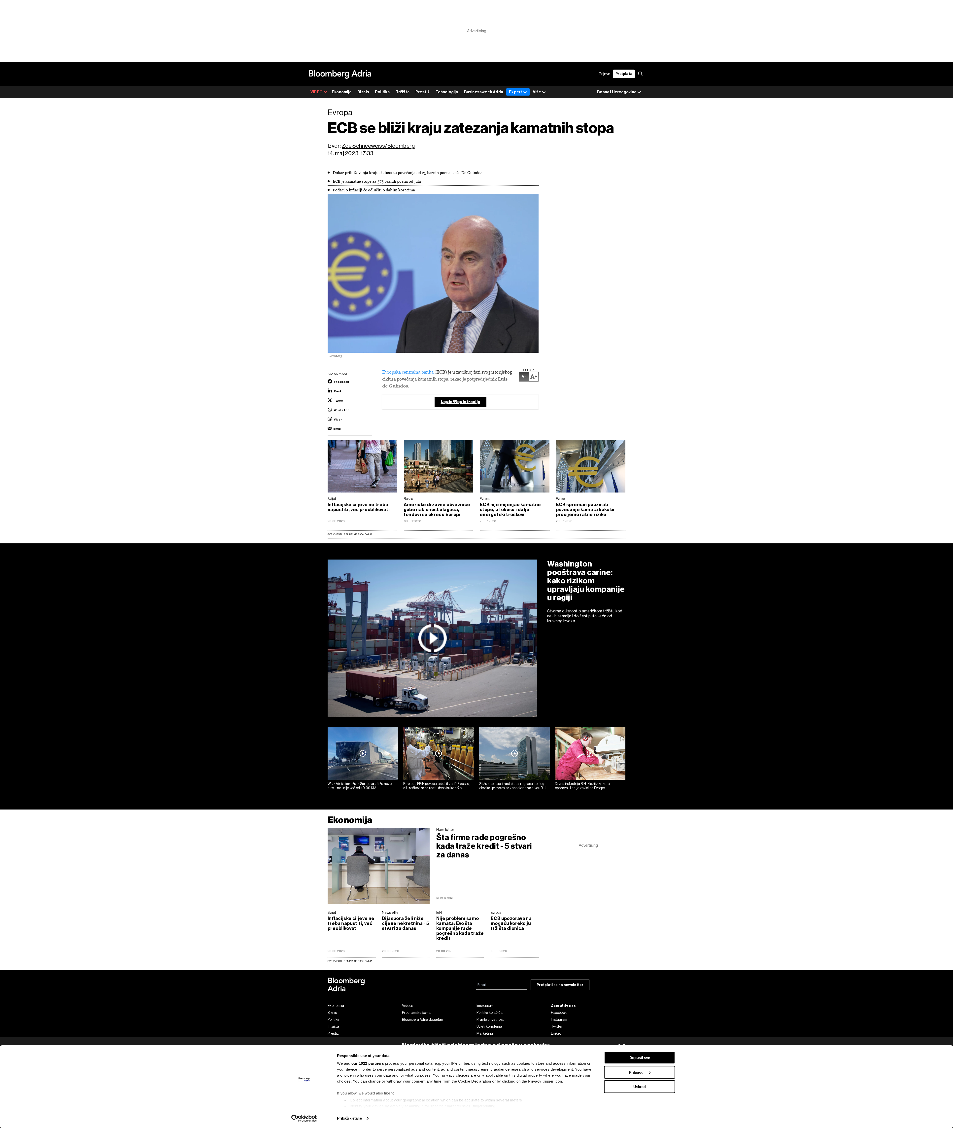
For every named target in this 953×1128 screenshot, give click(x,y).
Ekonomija (341, 92)
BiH (439, 913)
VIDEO (316, 92)
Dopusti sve (639, 1058)
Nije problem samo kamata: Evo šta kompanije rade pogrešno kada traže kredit (460, 928)
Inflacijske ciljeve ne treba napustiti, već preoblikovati (359, 507)
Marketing (484, 1033)
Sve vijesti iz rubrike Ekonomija (350, 534)
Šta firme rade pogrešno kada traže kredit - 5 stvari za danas (484, 846)
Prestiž (422, 92)
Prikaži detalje (349, 1118)
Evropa (485, 499)
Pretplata (623, 74)
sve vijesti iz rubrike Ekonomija (350, 961)
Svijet (332, 499)
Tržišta (402, 92)
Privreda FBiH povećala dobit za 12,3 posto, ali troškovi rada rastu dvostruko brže (436, 786)
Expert (515, 92)
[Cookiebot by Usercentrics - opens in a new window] (304, 1118)
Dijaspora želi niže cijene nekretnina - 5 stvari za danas (405, 923)
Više (537, 92)
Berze (408, 499)
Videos (407, 1006)
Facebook (559, 1013)
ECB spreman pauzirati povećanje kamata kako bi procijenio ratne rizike (585, 509)
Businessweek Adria (483, 92)
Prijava (604, 73)
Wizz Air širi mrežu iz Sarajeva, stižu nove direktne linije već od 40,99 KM (360, 786)
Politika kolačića (489, 1013)
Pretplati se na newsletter (560, 985)
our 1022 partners (367, 1063)
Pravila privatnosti (490, 1020)
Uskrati (639, 1087)
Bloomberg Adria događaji (422, 1020)
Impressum (485, 1006)
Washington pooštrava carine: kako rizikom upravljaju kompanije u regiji (586, 581)
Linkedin (558, 1033)
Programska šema (416, 1013)
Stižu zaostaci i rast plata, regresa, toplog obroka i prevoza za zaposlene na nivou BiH (512, 786)
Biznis (363, 92)
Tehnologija (447, 92)
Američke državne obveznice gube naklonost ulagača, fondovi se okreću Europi (437, 509)
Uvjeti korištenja (489, 1026)
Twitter (557, 1026)
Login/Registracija (460, 401)
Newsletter (445, 830)
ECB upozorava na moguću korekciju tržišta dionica (511, 923)
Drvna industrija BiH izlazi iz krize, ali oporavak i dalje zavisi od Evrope (583, 786)
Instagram (559, 1020)
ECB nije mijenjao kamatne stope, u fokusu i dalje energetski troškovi (510, 509)
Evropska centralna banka (408, 372)
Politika (382, 92)
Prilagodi (637, 1072)
